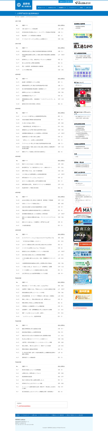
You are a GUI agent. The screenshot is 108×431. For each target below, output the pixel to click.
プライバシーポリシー (44, 415)
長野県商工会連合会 (52, 427)
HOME (18, 415)
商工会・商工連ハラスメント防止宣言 (75, 415)
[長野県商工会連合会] (23, 9)
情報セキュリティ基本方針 (58, 415)
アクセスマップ (26, 415)
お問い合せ (34, 415)
